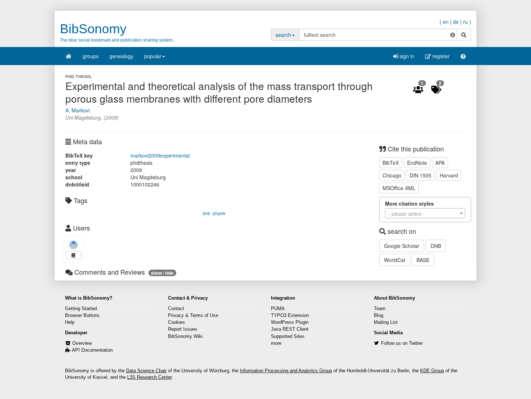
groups (91, 56)
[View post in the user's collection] (73, 255)
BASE (422, 259)
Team (379, 308)
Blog (378, 315)
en (446, 21)
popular (152, 56)
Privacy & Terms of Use (193, 315)
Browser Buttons (82, 315)
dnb (206, 213)
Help (69, 322)
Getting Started (81, 308)
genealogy (121, 56)
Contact (176, 308)
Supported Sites (288, 336)
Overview (82, 343)
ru (465, 21)
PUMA (278, 308)
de (456, 21)
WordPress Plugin (289, 322)
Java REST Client (289, 329)
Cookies (176, 322)
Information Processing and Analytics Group (286, 370)
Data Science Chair (146, 370)
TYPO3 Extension (290, 315)
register (440, 56)
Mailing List (386, 322)
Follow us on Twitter (402, 343)
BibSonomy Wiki (185, 336)
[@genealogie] (73, 244)
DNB (436, 245)
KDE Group (432, 370)
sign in (406, 56)
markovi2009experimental (160, 155)
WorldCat (394, 259)
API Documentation (92, 350)
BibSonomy (93, 28)
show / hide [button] (162, 273)
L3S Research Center (149, 377)
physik (219, 213)
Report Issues (182, 329)
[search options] (452, 34)
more (276, 343)
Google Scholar (401, 245)
